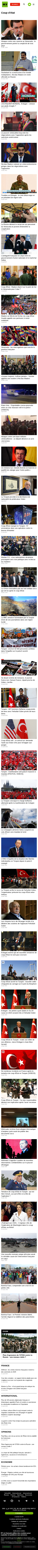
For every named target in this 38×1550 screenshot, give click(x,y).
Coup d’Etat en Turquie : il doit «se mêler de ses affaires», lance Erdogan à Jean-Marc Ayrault (17, 1042)
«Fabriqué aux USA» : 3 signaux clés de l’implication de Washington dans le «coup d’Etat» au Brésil (17, 1225)
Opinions (6, 1432)
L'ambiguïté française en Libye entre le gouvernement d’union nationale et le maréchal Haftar (18, 258)
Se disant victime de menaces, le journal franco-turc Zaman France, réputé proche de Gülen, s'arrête (18, 680)
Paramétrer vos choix (19, 1524)
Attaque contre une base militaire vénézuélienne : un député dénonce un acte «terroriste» (17, 439)
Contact (19, 1528)
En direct (15, 4)
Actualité (7, 1493)
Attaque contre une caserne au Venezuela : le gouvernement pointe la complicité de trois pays (18, 43)
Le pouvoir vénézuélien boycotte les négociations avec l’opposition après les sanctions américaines (16, 135)
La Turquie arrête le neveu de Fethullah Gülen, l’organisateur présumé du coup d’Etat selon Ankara (18, 892)
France (5, 1366)
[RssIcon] (33, 1500)
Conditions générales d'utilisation (19, 1519)
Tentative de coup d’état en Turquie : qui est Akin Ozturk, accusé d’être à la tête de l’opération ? (17, 1194)
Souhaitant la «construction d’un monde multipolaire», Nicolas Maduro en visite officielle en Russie (16, 75)
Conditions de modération (19, 1526)
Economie (6, 1462)
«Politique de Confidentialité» (15, 1542)
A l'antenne (16, 1497)
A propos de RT (19, 1516)
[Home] (5, 4)
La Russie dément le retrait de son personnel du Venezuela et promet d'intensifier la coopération (18, 226)
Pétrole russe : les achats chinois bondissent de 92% (18, 1466)
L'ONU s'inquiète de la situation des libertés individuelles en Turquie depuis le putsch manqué (17, 861)
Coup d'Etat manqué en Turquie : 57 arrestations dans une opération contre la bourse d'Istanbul (16, 528)
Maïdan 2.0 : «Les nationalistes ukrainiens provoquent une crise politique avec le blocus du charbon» (18, 559)
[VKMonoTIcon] (4, 1500)
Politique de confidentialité (19, 1521)
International (9, 1396)
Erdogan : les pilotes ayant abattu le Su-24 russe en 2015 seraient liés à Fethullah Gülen (18, 1012)
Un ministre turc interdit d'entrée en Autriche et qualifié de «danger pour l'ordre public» (18, 469)
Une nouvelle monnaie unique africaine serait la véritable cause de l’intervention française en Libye (18, 1256)
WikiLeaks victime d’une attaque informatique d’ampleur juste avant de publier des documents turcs (18, 1131)
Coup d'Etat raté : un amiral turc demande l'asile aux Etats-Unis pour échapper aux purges (17, 743)
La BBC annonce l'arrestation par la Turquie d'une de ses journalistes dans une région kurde (17, 620)
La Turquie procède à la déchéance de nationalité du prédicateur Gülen (15, 498)
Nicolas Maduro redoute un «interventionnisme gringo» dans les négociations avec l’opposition (18, 166)
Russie (6, 1495)
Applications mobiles (19, 1531)
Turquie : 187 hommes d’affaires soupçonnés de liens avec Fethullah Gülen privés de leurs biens (18, 711)
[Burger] (33, 4)
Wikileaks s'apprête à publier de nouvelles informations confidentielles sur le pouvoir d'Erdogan (17, 1162)
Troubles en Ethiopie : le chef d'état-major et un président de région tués (18, 196)
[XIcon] (19, 1500)
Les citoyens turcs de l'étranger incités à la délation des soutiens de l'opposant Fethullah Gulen (18, 923)
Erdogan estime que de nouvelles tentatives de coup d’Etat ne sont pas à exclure (19, 954)
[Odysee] (11, 1500)
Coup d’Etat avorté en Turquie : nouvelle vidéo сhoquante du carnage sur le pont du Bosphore (18, 983)
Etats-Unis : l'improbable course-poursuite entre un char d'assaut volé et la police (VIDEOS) (17, 407)
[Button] (29, 4)
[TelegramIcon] (26, 1500)
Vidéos (23, 1497)
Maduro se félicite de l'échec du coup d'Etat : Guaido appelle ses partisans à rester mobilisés (18, 318)
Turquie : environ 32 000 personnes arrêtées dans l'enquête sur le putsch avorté (18, 650)
